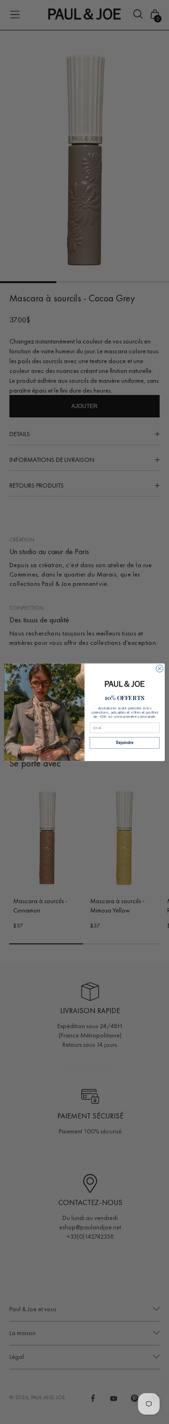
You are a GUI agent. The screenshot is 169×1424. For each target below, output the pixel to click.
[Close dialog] (159, 668)
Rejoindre (124, 742)
